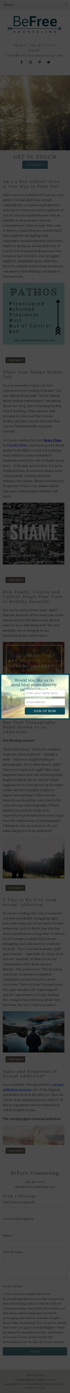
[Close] (65, 674)
